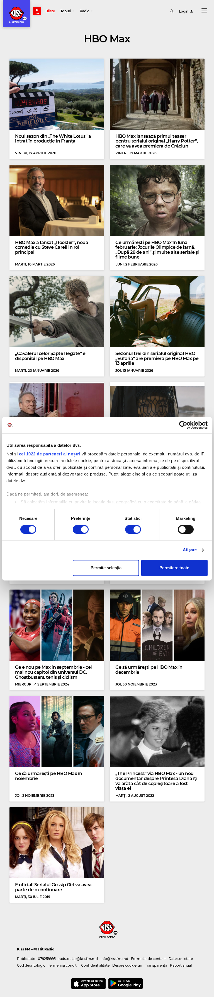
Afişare (190, 550)
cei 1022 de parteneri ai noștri (50, 454)
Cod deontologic (31, 965)
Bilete (50, 11)
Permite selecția (106, 567)
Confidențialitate (95, 965)
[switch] (81, 529)
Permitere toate (174, 567)
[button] (67, 11)
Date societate (181, 959)
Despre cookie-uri (127, 965)
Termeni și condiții (63, 965)
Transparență (156, 965)
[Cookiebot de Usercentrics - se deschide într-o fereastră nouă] (183, 425)
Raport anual (181, 965)
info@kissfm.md (114, 959)
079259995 (47, 959)
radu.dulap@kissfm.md (78, 959)
